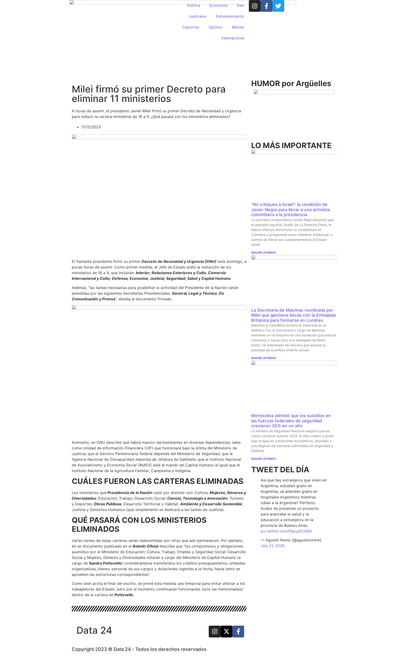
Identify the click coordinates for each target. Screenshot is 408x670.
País (240, 5)
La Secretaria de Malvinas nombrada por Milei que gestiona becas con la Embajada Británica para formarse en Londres (293, 315)
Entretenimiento (230, 16)
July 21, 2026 (273, 545)
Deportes (191, 27)
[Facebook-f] (266, 6)
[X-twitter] (226, 631)
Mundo (238, 27)
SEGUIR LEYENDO (263, 252)
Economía (218, 5)
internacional (232, 38)
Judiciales (197, 16)
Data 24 (94, 630)
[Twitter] (278, 6)
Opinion (215, 27)
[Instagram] (255, 6)
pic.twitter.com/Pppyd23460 (286, 531)
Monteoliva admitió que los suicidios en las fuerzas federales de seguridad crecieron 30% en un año (291, 420)
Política (193, 5)
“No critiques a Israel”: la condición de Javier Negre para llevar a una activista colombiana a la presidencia (290, 209)
